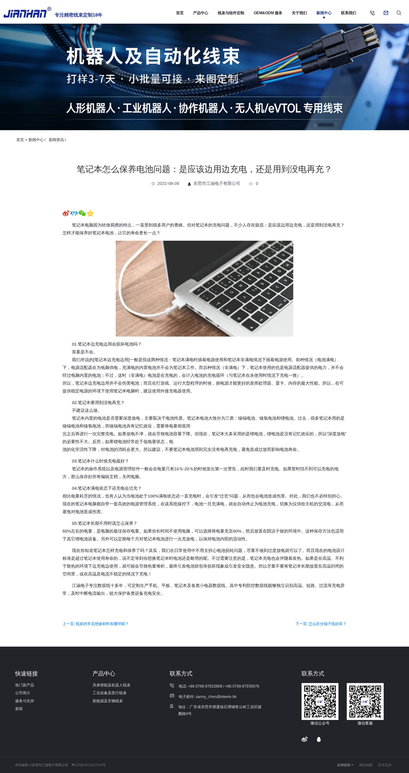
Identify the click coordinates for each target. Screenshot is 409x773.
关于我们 (299, 13)
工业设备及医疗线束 (110, 693)
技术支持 (384, 765)
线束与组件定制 (231, 13)
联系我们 (348, 13)
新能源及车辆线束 (108, 701)
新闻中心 (324, 13)
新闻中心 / (37, 140)
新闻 (19, 709)
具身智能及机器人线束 (111, 685)
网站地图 (366, 765)
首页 (180, 13)
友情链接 (343, 765)
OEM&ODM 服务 (268, 13)
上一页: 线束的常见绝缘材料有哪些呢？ (95, 624)
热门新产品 (24, 685)
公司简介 (22, 693)
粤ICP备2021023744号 (88, 765)
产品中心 (200, 13)
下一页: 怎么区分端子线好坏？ (321, 624)
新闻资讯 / (57, 140)
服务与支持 (24, 701)
